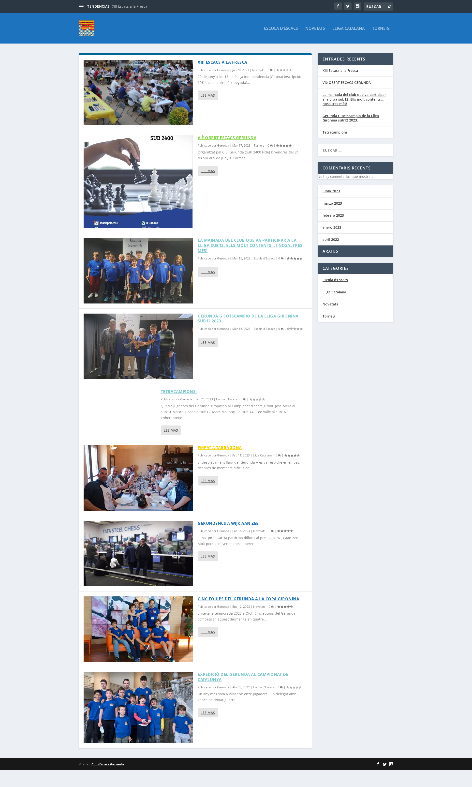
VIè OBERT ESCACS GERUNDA (227, 137)
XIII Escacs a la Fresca (129, 6)
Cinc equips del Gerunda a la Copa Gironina (248, 599)
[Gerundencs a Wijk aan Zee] (138, 553)
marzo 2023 (332, 203)
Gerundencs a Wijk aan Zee (228, 523)
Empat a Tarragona (220, 447)
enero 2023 (332, 227)
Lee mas (208, 95)
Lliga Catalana (348, 28)
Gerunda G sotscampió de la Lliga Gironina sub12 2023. (248, 318)
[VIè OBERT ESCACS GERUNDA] (138, 181)
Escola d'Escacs (264, 258)
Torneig (381, 28)
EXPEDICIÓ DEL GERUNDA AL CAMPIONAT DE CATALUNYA (243, 677)
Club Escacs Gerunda (107, 764)
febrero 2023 (333, 215)
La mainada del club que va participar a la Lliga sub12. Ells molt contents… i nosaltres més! (250, 245)
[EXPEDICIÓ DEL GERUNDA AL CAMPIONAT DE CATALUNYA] (138, 707)
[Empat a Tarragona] (138, 478)
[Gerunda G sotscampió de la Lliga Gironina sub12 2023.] (138, 346)
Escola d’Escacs (281, 28)
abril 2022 (331, 239)
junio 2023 (331, 191)
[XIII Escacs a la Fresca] (138, 92)
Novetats (315, 28)
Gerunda (223, 70)
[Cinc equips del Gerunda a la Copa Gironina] (138, 629)
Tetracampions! (179, 391)
